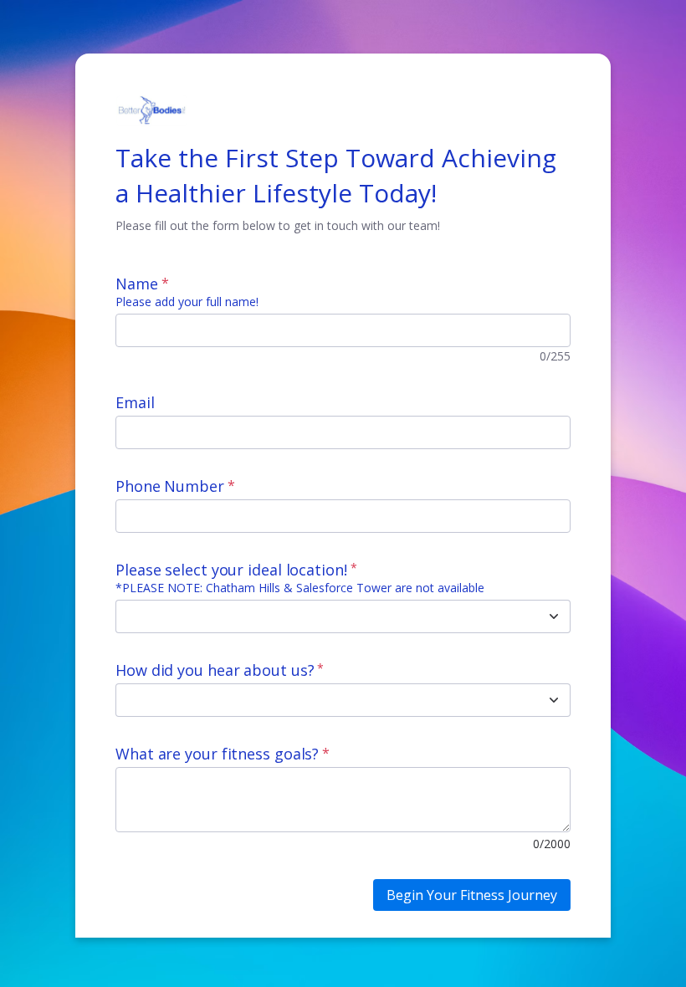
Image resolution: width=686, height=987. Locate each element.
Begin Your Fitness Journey (472, 895)
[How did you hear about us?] (553, 700)
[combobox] (324, 616)
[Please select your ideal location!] (553, 616)
